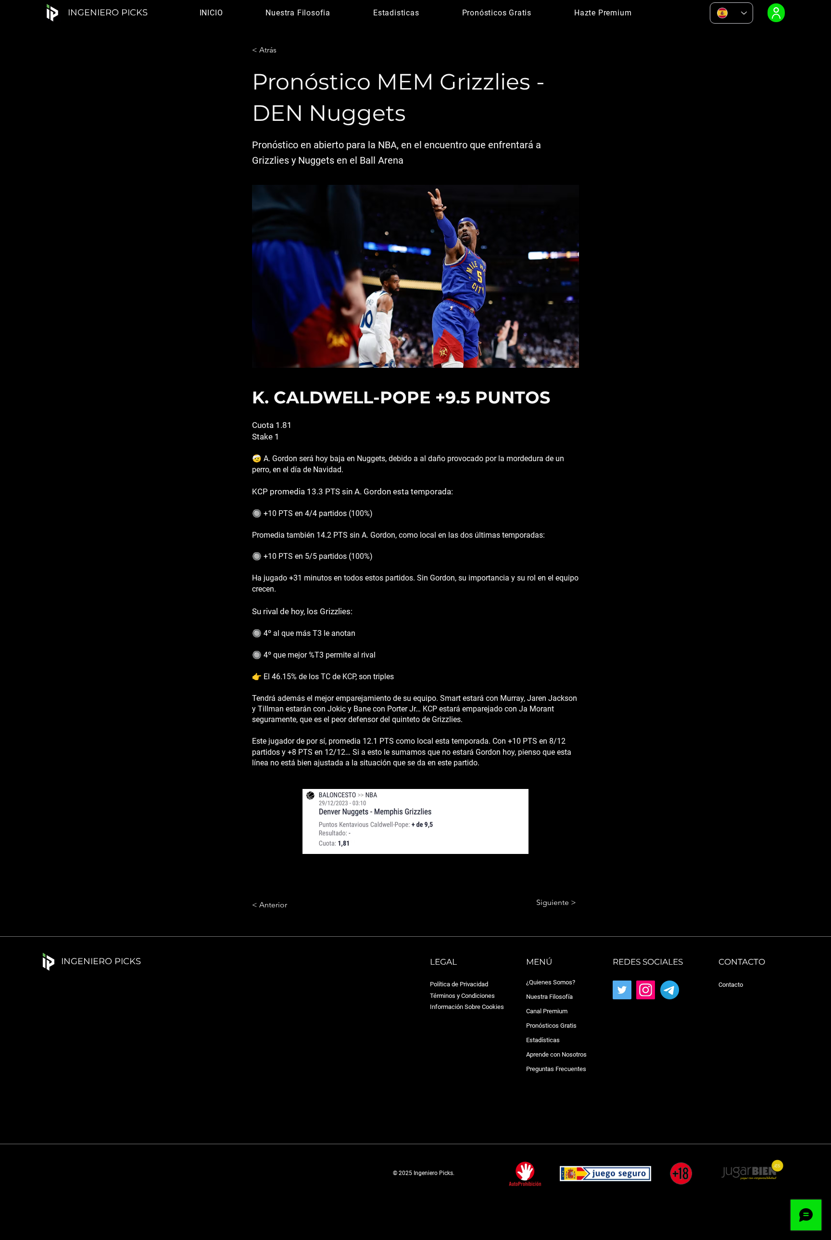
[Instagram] (645, 990)
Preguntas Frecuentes (556, 1068)
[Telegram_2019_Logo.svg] (669, 990)
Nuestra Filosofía (549, 996)
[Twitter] (622, 990)
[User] (776, 12)
